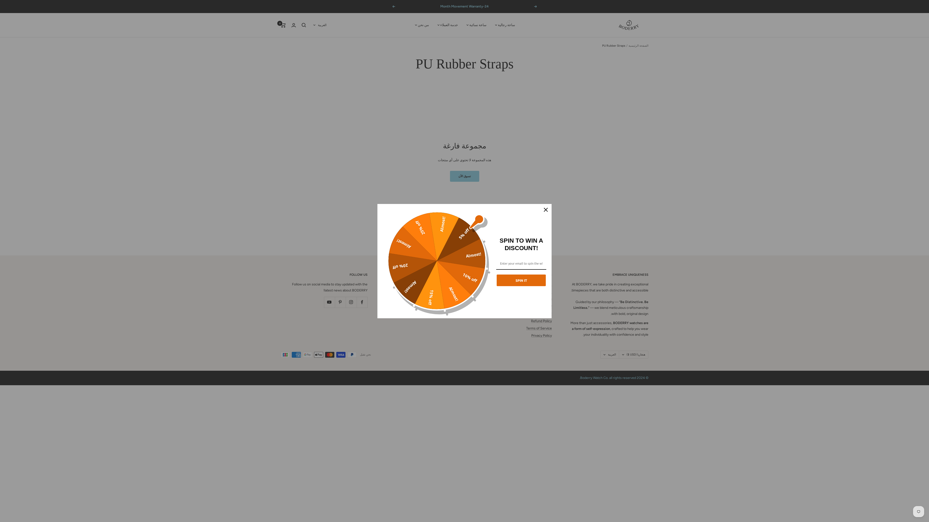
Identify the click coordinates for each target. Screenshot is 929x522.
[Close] (546, 210)
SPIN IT (521, 280)
